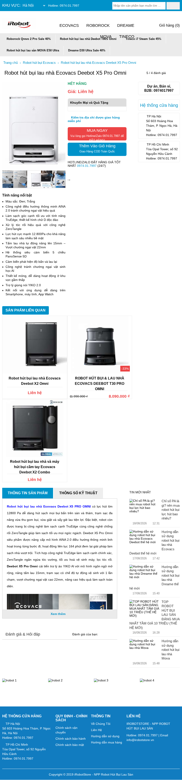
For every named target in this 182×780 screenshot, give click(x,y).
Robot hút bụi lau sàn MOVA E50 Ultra (33, 50)
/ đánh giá (156, 73)
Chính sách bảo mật (69, 745)
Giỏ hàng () (169, 25)
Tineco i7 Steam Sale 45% (143, 39)
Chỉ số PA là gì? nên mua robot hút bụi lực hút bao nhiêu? (171, 509)
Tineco (126, 36)
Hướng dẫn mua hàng (106, 742)
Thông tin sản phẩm (27, 493)
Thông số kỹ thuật (78, 493)
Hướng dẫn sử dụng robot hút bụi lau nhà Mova (170, 649)
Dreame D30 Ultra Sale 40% (86, 50)
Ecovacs (69, 25)
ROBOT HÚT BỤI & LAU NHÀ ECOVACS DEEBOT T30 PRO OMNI (99, 383)
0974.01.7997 (69, 5)
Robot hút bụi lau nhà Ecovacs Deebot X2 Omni (35, 380)
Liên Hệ (96, 730)
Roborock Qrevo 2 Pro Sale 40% (29, 39)
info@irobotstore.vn (140, 740)
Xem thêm (58, 614)
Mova (106, 36)
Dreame (125, 25)
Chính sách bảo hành (70, 738)
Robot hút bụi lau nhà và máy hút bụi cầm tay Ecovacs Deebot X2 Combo (34, 467)
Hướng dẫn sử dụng (105, 736)
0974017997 (164, 90)
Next (69, 179)
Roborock (98, 25)
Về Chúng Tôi (100, 724)
